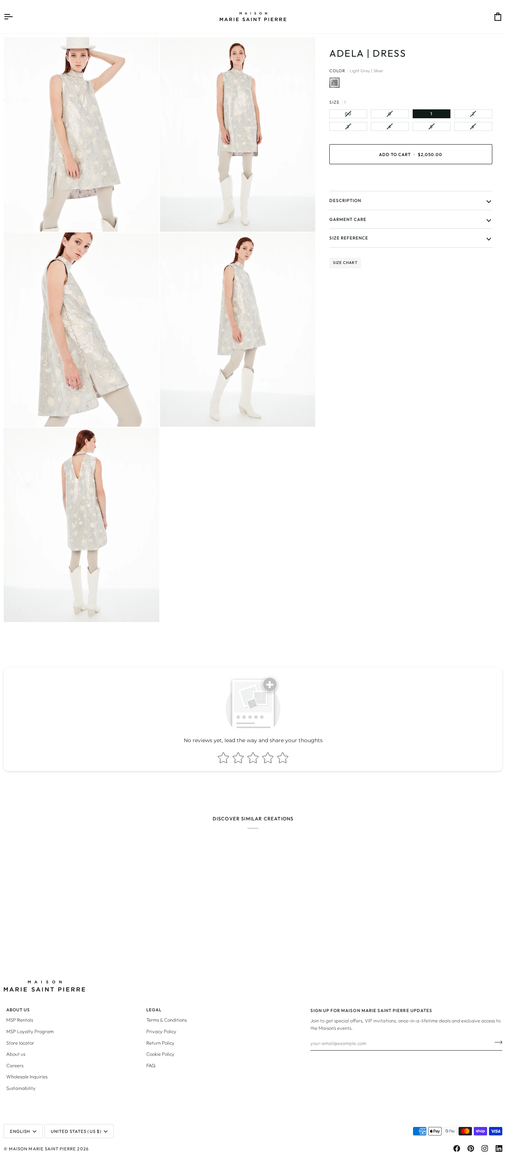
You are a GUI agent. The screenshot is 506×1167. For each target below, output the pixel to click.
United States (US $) (76, 1131)
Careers (14, 1065)
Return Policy (160, 1043)
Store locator (20, 1043)
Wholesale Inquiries (26, 1077)
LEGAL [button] (154, 1009)
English (20, 1131)
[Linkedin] (499, 1148)
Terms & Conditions (166, 1020)
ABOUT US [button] (18, 1009)
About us (15, 1054)
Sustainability (21, 1088)
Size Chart (345, 262)
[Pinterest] (470, 1148)
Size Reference (349, 238)
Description (345, 200)
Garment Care (348, 219)
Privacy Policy (161, 1031)
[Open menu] (15, 16)
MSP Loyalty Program (30, 1031)
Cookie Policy (160, 1054)
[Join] (496, 1042)
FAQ (151, 1065)
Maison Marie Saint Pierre (42, 1148)
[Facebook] (456, 1148)
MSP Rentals (19, 1020)
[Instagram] (485, 1148)
